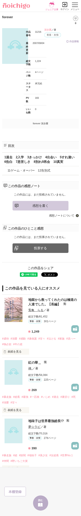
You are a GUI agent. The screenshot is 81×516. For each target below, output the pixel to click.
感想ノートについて (61, 215)
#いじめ (45, 396)
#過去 (55, 396)
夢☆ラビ (34, 427)
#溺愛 (14, 338)
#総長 (16, 396)
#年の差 (17, 344)
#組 (15, 455)
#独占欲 (6, 344)
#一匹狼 (34, 396)
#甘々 (41, 338)
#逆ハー (71, 338)
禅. (30, 368)
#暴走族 (6, 396)
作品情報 (74, 41)
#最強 (25, 396)
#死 (73, 396)
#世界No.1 (66, 455)
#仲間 (5, 461)
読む (40, 500)
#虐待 (5, 338)
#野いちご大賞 (19, 461)
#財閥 (22, 455)
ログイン (64, 9)
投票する (40, 248)
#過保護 (32, 338)
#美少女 (43, 455)
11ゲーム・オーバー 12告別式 (29, 170)
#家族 (61, 338)
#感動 (22, 338)
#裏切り (65, 396)
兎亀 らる (35, 310)
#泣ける (51, 338)
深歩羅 (47, 29)
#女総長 (54, 455)
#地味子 (32, 455)
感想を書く (40, 205)
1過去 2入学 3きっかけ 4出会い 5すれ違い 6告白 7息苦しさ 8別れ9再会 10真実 (41, 159)
